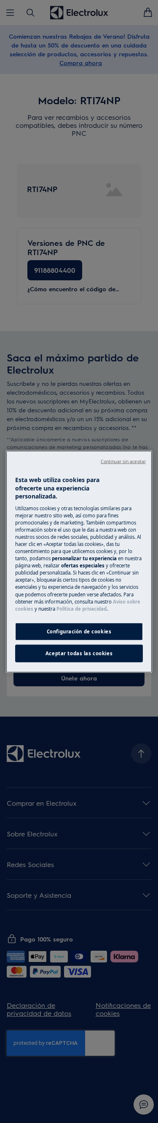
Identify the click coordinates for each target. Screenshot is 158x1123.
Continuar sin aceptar (123, 461)
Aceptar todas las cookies (79, 653)
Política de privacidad (81, 608)
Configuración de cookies (79, 631)
